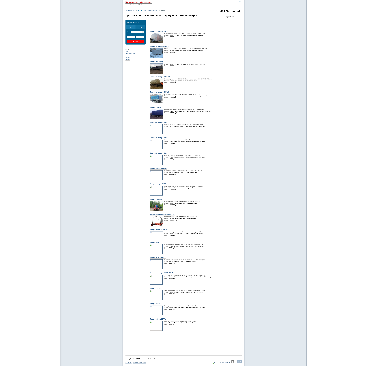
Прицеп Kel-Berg (156, 62)
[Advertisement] (171, 24)
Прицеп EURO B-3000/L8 (159, 46)
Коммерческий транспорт (140, 2)
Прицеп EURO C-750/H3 (159, 31)
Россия (239, 1)
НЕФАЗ (127, 59)
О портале (128, 362)
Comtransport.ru (130, 10)
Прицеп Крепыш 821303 (159, 230)
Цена (128, 34)
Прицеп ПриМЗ (155, 107)
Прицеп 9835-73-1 (156, 199)
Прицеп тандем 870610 (158, 168)
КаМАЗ (127, 57)
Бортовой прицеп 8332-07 (160, 77)
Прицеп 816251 (155, 304)
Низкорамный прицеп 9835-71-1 (162, 214)
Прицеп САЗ (154, 242)
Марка (128, 31)
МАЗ (126, 55)
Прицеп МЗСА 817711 (158, 319)
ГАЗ (126, 51)
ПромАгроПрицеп (130, 53)
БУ (130, 27)
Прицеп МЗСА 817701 (158, 257)
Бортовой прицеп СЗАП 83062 (161, 273)
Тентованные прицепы (151, 10)
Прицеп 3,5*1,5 (155, 288)
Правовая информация (139, 362)
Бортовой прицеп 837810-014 (161, 92)
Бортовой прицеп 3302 (158, 122)
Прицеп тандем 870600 (158, 184)
